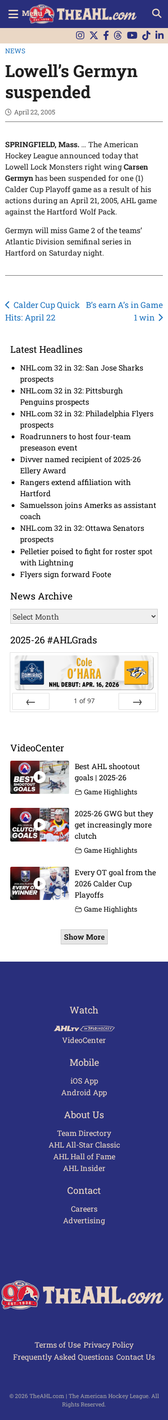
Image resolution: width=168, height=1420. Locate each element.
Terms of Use (58, 1344)
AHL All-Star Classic (84, 1144)
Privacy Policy (108, 1344)
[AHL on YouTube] (132, 36)
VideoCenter (84, 1040)
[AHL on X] (93, 36)
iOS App (84, 1080)
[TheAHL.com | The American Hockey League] (84, 14)
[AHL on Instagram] (80, 36)
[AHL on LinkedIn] (159, 36)
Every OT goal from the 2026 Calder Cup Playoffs (115, 883)
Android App (84, 1092)
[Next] (137, 701)
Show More (84, 937)
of (84, 700)
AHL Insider (84, 1168)
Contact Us (135, 1357)
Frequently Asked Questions (63, 1357)
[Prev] (30, 701)
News (15, 50)
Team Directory (84, 1133)
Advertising (84, 1220)
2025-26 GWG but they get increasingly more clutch (114, 824)
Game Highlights (110, 791)
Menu (32, 13)
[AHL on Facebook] (106, 36)
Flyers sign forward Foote (65, 574)
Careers (84, 1208)
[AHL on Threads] (118, 36)
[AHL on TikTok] (146, 36)
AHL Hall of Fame (84, 1156)
